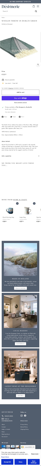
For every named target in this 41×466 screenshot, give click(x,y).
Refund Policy (24, 427)
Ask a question (6, 156)
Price (3, 71)
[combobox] (20, 11)
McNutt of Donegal (7, 24)
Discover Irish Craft (20, 288)
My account (5, 436)
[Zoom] (38, 64)
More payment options (20, 102)
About (3, 424)
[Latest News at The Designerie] (20, 367)
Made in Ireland (6, 429)
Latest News (21, 395)
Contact (4, 427)
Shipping (10, 88)
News (3, 432)
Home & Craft (20, 199)
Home (3, 17)
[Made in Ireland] (20, 259)
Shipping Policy (24, 429)
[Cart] (33, 6)
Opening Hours (6, 434)
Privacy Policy (24, 424)
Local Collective (20, 343)
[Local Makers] (20, 311)
